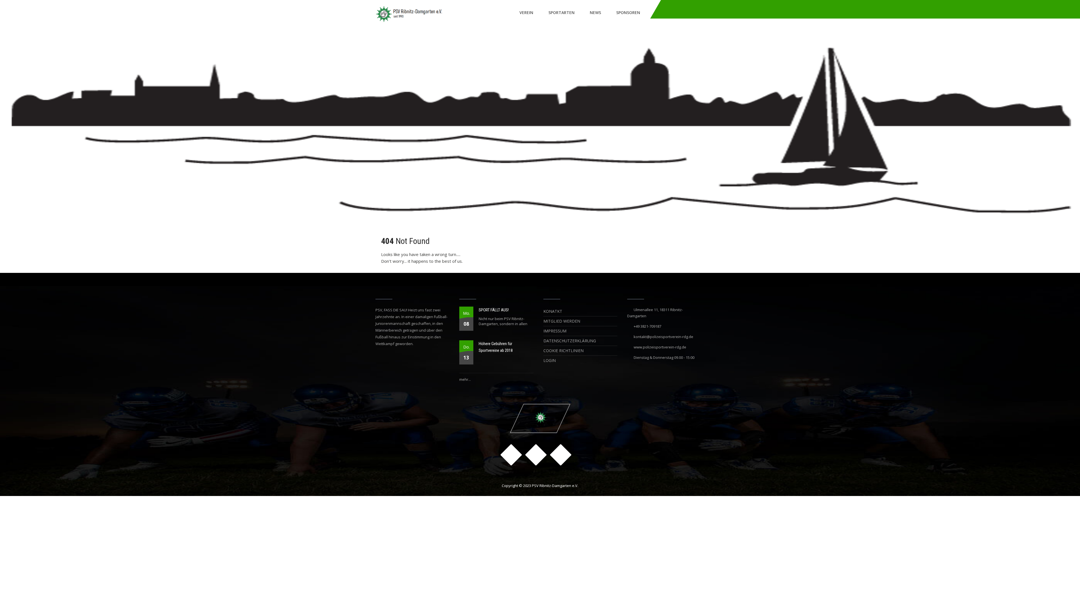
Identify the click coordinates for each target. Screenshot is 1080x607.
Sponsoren (628, 12)
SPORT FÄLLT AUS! (494, 309)
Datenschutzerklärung (569, 340)
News (595, 12)
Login (549, 360)
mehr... (465, 379)
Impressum (554, 331)
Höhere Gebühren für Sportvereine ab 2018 (496, 347)
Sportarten (561, 12)
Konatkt (552, 311)
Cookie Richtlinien (563, 350)
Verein (526, 12)
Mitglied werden (561, 321)
